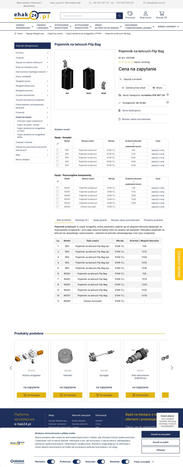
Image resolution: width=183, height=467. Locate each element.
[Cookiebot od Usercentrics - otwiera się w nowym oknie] (17, 462)
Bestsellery (29, 6)
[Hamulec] (68, 356)
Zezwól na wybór (161, 442)
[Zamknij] (178, 413)
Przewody (20, 112)
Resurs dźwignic (23, 159)
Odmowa (160, 450)
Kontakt (99, 421)
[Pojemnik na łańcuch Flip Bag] (85, 79)
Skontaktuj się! (73, 2)
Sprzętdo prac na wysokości (107, 26)
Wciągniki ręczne (23, 81)
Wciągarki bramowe (24, 90)
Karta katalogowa (131, 110)
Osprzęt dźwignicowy (27, 45)
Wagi (18, 155)
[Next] (172, 367)
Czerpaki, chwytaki (24, 142)
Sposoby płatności (80, 424)
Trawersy (20, 58)
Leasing (75, 427)
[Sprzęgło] (104, 356)
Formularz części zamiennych (30, 121)
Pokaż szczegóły (142, 462)
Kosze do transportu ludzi (27, 67)
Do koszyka (33, 395)
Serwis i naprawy (167, 26)
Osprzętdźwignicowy (23, 26)
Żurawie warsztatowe (25, 95)
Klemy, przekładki (23, 76)
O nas (98, 424)
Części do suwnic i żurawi (28, 125)
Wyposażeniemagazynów (61, 26)
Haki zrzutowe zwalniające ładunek (31, 72)
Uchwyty (20, 53)
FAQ (97, 427)
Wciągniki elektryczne (25, 86)
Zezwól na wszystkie (160, 434)
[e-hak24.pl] (32, 19)
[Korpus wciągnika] (31, 356)
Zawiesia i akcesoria (57, 424)
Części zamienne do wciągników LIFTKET (31, 129)
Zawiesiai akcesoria (42, 26)
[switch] (76, 462)
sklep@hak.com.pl (156, 2)
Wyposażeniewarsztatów (82, 26)
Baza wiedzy (23, 2)
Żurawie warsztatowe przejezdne (30, 100)
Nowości (35, 2)
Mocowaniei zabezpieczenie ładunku (138, 26)
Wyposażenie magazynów (59, 427)
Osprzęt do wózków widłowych (29, 62)
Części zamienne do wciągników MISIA (31, 135)
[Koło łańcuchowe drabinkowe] (140, 356)
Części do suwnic (23, 117)
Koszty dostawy (78, 421)
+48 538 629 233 (124, 2)
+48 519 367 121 (100, 2)
